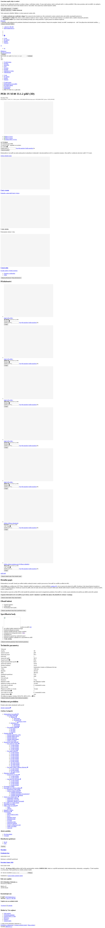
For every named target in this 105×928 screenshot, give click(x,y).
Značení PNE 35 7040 (10, 916)
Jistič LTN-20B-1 (8, 359)
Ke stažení (6, 40)
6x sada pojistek (14, 758)
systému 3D (54, 586)
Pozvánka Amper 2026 (7, 862)
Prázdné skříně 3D (12, 737)
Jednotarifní (17, 718)
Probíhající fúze (5, 853)
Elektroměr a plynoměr (13, 799)
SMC (23, 633)
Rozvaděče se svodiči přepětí (11, 802)
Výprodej (6, 835)
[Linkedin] (9, 905)
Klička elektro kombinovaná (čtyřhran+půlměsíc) (16, 564)
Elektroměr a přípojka (12, 798)
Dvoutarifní (17, 720)
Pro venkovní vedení (12, 743)
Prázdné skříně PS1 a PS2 (14, 735)
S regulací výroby (21, 721)
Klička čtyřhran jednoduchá (11, 523)
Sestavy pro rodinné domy (11, 797)
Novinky (6, 68)
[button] (1, 45)
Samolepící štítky (11, 822)
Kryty (8, 816)
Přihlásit (30, 872)
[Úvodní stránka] (6, 52)
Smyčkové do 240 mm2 (13, 779)
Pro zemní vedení (12, 751)
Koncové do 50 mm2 (13, 774)
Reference (6, 918)
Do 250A (12, 730)
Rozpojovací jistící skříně (10, 742)
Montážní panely (11, 817)
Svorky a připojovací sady (14, 825)
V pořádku (15, 8)
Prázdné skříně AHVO (13, 736)
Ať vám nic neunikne (6, 872)
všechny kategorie (5, 708)
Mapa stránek (31, 925)
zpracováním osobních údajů (15, 875)
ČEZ (5, 843)
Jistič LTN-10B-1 (8, 482)
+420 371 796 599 (11, 898)
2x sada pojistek (14, 746)
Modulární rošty (11, 819)
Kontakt (6, 69)
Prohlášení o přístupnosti (7, 925)
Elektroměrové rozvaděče (10, 714)
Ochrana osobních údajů (20, 925)
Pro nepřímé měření (12, 727)
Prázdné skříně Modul (13, 739)
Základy (9, 808)
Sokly (8, 807)
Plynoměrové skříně (9, 786)
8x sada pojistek (14, 760)
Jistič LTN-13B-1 (8, 441)
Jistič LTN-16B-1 (8, 400)
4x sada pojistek (14, 749)
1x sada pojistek (14, 745)
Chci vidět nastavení (6, 8)
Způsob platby (7, 921)
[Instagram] (4, 35)
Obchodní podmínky (9, 915)
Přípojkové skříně (8, 773)
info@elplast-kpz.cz (10, 897)
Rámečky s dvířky (8, 810)
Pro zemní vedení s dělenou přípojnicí (17, 767)
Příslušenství (7, 811)
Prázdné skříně (8, 733)
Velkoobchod (7, 72)
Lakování (9, 828)
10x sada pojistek (14, 763)
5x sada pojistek (14, 757)
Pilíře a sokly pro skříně (10, 805)
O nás (5, 38)
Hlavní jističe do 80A (12, 814)
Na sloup (9, 820)
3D (31, 627)
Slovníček (6, 65)
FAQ (5, 66)
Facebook (3, 905)
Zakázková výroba (9, 71)
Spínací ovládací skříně (13, 791)
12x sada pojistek (14, 764)
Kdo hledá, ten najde (6, 56)
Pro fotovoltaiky (8, 834)
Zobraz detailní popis (6, 155)
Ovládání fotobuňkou (16, 792)
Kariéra (6, 41)
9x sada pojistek (14, 761)
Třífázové (13, 717)
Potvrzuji (3, 21)
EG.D (5, 842)
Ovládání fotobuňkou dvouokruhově (19, 794)
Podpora (6, 42)
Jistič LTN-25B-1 (8, 318)
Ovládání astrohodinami (16, 795)
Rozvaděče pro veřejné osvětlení (12, 788)
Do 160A (12, 729)
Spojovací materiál (12, 823)
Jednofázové (13, 723)
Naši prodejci (7, 913)
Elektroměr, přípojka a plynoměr (15, 801)
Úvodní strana (7, 62)
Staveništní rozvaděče (9, 804)
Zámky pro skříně (11, 740)
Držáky (9, 813)
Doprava (6, 919)
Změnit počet (4, 148)
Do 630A (12, 732)
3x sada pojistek (14, 748)
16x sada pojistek (14, 766)
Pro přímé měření (11, 715)
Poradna (6, 63)
